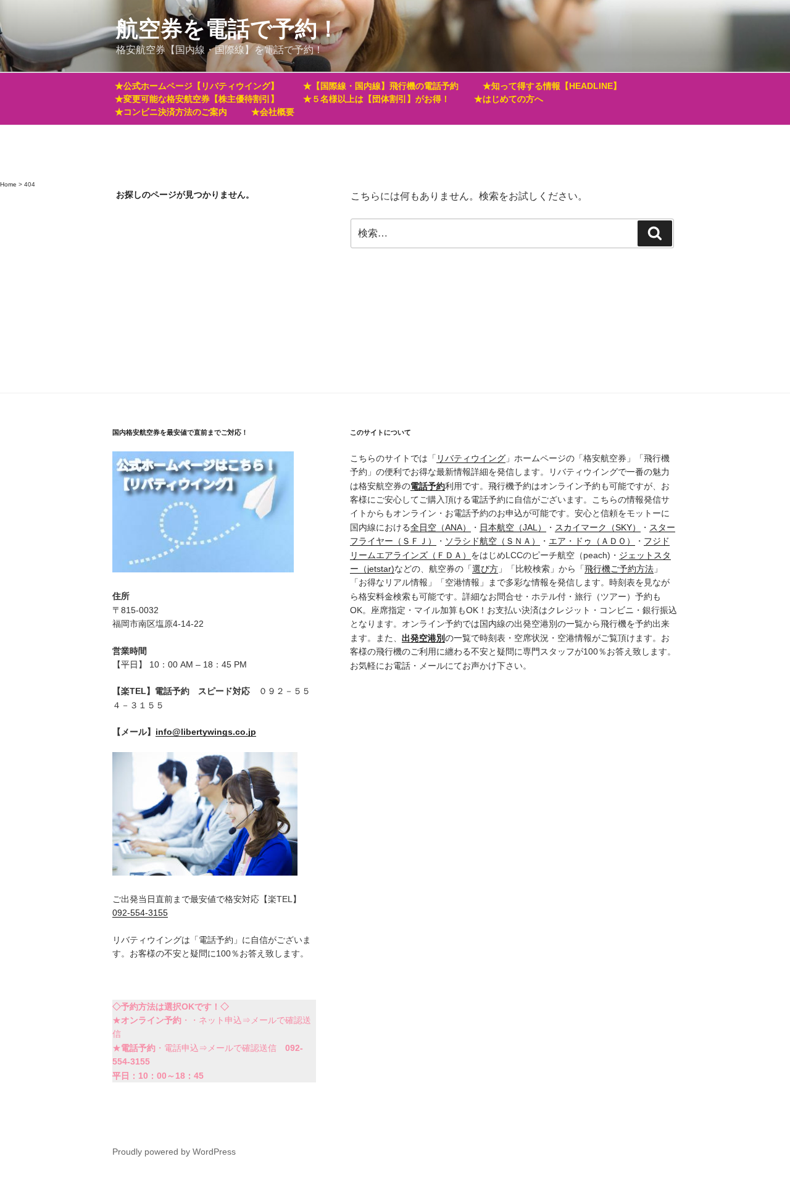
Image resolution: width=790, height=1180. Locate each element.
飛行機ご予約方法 (619, 569)
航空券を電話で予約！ (227, 28)
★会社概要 (272, 112)
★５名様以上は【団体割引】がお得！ (376, 99)
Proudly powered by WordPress (174, 1152)
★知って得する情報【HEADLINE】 (552, 86)
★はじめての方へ (508, 99)
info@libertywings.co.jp (206, 732)
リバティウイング (470, 458)
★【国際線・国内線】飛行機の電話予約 (381, 86)
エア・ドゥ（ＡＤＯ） (592, 541)
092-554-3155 (140, 913)
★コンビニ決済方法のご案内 (171, 112)
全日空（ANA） (440, 527)
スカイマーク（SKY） (598, 527)
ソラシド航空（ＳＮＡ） (492, 541)
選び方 (485, 569)
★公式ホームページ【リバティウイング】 (197, 86)
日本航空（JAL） (513, 527)
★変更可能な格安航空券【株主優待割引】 (197, 99)
